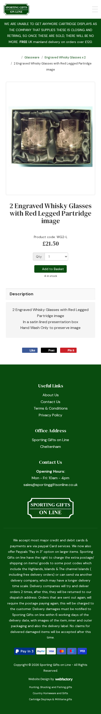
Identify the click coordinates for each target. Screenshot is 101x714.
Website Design (39, 679)
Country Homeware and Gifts (50, 693)
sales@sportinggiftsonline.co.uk (50, 484)
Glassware (31, 57)
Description (21, 294)
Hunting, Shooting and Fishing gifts (50, 687)
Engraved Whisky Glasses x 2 (65, 57)
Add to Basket (52, 269)
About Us (51, 395)
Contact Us (50, 401)
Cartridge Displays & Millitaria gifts (50, 699)
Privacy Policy (50, 415)
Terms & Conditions (51, 408)
